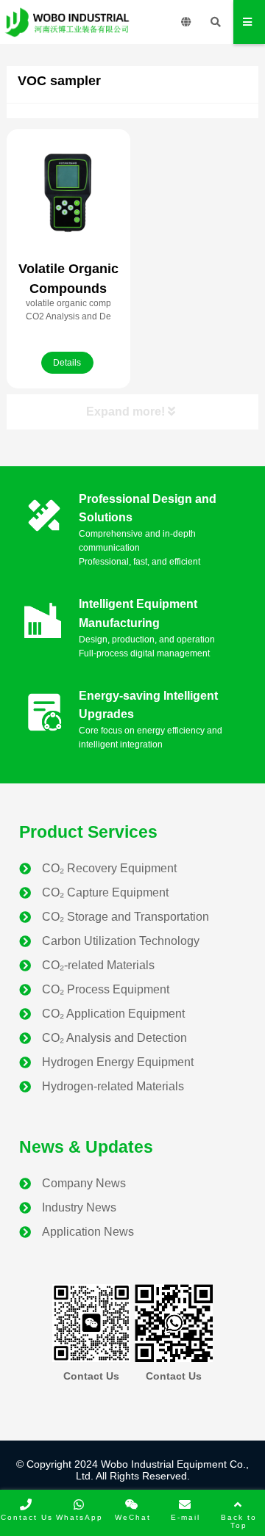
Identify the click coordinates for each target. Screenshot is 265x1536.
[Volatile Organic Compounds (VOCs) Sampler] (68, 192)
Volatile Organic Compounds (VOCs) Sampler (68, 288)
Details (67, 363)
